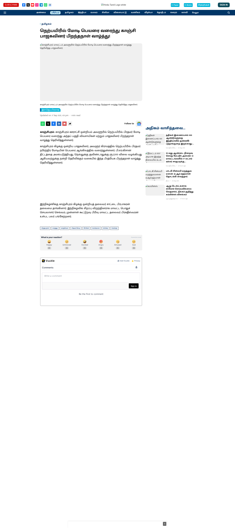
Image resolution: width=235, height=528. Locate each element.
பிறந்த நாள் (45, 228)
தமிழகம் (69, 12)
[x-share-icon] (48, 125)
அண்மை (41, 12)
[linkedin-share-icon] (59, 125)
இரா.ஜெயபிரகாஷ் (50, 110)
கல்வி (184, 12)
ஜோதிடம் (161, 12)
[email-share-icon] (64, 125)
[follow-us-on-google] (139, 123)
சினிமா (105, 12)
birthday (105, 228)
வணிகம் (135, 12)
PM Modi (86, 228)
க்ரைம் (173, 12)
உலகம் (94, 12)
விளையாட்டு (120, 12)
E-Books (188, 5)
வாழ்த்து (55, 228)
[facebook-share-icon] (53, 125)
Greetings (114, 228)
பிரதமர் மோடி (76, 228)
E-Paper (175, 5)
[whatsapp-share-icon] (43, 125)
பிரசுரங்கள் (203, 5)
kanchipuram (96, 228)
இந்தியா (82, 12)
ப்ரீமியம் (55, 12)
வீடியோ (148, 12)
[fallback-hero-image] (155, 139)
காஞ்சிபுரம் (64, 228)
